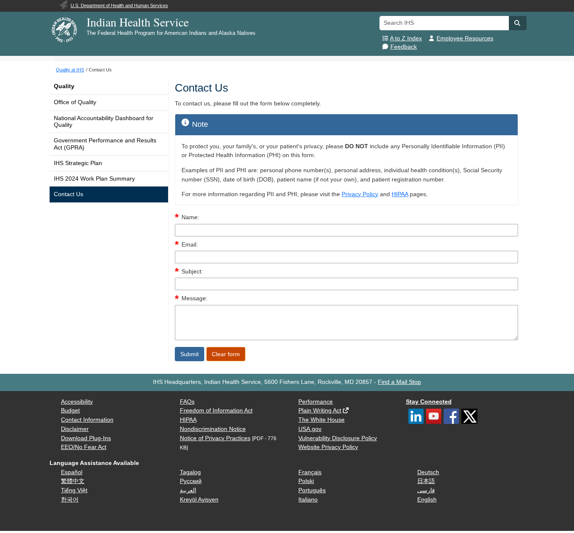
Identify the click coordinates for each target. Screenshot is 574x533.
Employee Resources (465, 38)
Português (312, 490)
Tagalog (190, 472)
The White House (321, 420)
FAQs (187, 402)
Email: (190, 245)
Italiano (308, 499)
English (427, 499)
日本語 (426, 481)
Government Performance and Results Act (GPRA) (105, 143)
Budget (70, 410)
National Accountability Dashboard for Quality (103, 121)
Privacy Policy (360, 194)
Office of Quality (75, 102)
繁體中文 (72, 481)
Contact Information (87, 420)
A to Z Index (406, 38)
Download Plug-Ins (86, 438)
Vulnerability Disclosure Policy (337, 438)
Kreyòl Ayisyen (199, 499)
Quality (64, 86)
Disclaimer (75, 429)
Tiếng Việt (74, 490)
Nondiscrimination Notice (213, 429)
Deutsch (428, 472)
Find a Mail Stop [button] (399, 382)
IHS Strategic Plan (78, 163)
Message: (195, 298)
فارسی (426, 490)
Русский (191, 481)
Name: (190, 217)
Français (309, 472)
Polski (306, 481)
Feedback (403, 47)
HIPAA (400, 194)
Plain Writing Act (319, 410)
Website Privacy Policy (328, 447)
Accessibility (77, 402)
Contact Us (68, 194)
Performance (315, 402)
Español (71, 472)
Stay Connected (429, 402)
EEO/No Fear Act (83, 447)
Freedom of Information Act (216, 410)
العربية (188, 490)
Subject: (192, 271)
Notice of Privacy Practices (215, 438)
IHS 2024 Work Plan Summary (94, 179)
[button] (517, 23)
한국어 (70, 499)
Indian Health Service (138, 22)
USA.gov (309, 429)
